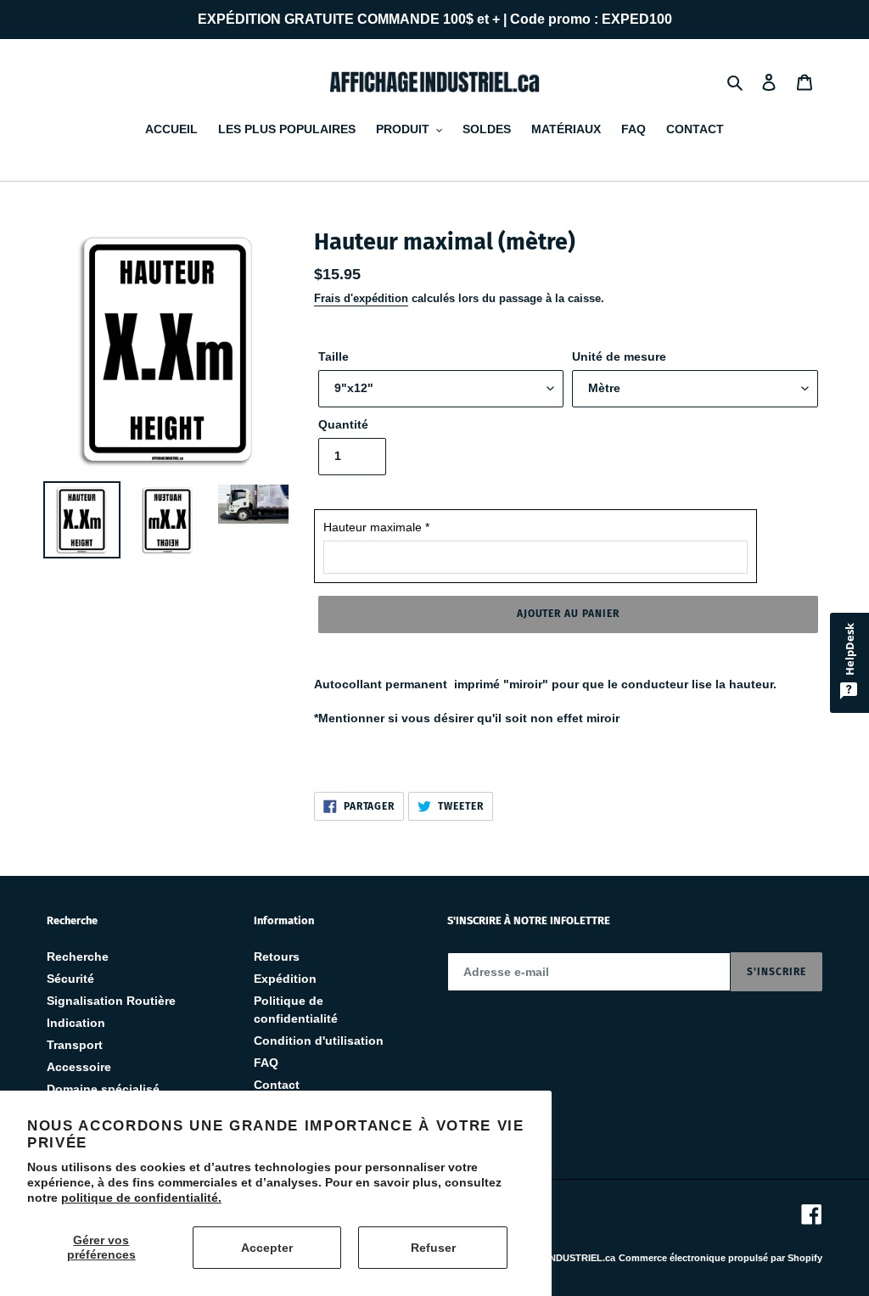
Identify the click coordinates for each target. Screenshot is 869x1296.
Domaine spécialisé (103, 1089)
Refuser (433, 1247)
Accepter (267, 1247)
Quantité (343, 424)
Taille (333, 356)
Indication (76, 1023)
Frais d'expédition (361, 298)
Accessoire (79, 1067)
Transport (75, 1045)
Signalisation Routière (111, 1000)
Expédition (285, 978)
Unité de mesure (619, 356)
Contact (277, 1084)
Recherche (78, 956)
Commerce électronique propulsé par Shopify (720, 1258)
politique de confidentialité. (141, 1197)
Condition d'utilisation (319, 1040)
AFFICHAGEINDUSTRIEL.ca (553, 1258)
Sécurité (70, 978)
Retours (277, 956)
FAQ (266, 1062)
